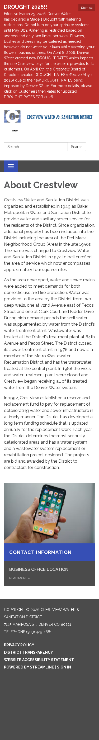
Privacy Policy (19, 645)
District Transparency (28, 652)
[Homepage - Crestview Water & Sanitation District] (49, 116)
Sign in (64, 667)
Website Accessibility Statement (39, 660)
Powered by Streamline (29, 667)
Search (77, 147)
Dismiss (86, 8)
